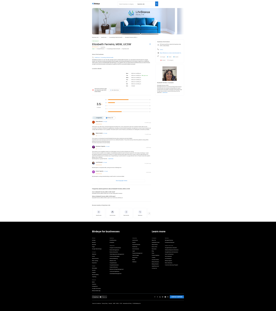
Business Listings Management (117, 269)
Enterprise (112, 242)
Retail (133, 259)
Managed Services (169, 240)
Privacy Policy (105, 303)
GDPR (114, 303)
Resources (154, 248)
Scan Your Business (169, 254)
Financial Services (136, 244)
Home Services (135, 248)
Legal (133, 251)
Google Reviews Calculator (171, 247)
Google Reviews (113, 262)
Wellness (134, 261)
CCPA (121, 303)
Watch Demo (155, 244)
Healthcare (103, 37)
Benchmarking (95, 274)
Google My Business (114, 265)
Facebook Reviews (114, 267)
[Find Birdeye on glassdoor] (167, 296)
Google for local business (115, 247)
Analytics (94, 284)
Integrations (95, 286)
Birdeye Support (168, 260)
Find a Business (168, 256)
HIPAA (117, 303)
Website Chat (113, 260)
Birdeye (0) (110, 117)
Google (163, 56)
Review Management (114, 249)
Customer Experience (114, 271)
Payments (94, 262)
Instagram (171, 60)
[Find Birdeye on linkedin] (160, 296)
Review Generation (114, 252)
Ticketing (94, 276)
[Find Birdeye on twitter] (157, 296)
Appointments (95, 258)
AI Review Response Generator (171, 249)
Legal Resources (155, 266)
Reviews (94, 242)
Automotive (135, 240)
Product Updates (155, 255)
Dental (133, 242)
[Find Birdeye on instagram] (162, 296)
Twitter (170, 56)
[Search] (156, 3)
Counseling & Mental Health (115, 37)
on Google (105, 121)
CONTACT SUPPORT (176, 297)
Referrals (94, 244)
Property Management (137, 253)
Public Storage (135, 255)
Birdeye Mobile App (96, 290)
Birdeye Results (155, 264)
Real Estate (134, 257)
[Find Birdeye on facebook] (154, 296)
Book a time (154, 246)
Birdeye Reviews (155, 261)
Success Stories (155, 259)
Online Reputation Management (117, 254)
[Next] (149, 213)
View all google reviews (121, 180)
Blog (153, 251)
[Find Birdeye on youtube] (165, 296)
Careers (153, 257)
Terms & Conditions (96, 303)
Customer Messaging (114, 256)
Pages (93, 246)
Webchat (94, 254)
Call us (161, 49)
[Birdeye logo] (96, 4)
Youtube (163, 60)
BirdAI (93, 282)
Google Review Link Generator (171, 252)
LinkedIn (176, 56)
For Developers (168, 258)
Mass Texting (95, 260)
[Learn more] (169, 73)
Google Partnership (96, 288)
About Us (154, 240)
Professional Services (169, 242)
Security (110, 303)
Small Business (113, 240)
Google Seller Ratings (96, 248)
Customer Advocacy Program (171, 265)
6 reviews (103, 47)
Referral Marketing (114, 258)
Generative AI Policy (127, 303)
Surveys (94, 270)
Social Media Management (115, 273)
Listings (93, 240)
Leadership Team (155, 242)
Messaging (94, 268)
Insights (94, 272)
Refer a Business (168, 262)
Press (153, 253)
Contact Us (154, 268)
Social (93, 256)
